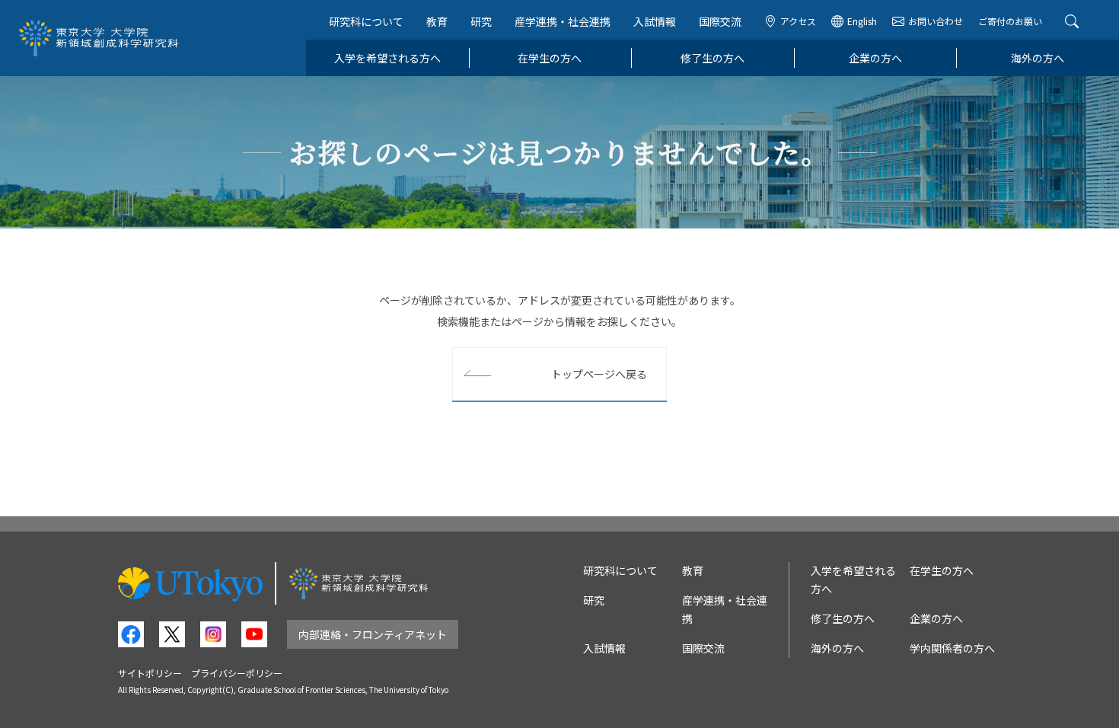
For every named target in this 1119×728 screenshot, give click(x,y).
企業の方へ (875, 57)
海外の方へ (1037, 57)
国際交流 (720, 21)
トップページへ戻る (599, 374)
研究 (481, 21)
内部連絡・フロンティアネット (372, 634)
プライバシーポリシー (236, 672)
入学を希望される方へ (387, 57)
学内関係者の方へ (952, 648)
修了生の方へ (712, 57)
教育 (437, 21)
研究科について (366, 21)
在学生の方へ (550, 57)
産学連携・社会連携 (563, 21)
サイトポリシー (150, 672)
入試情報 (654, 21)
